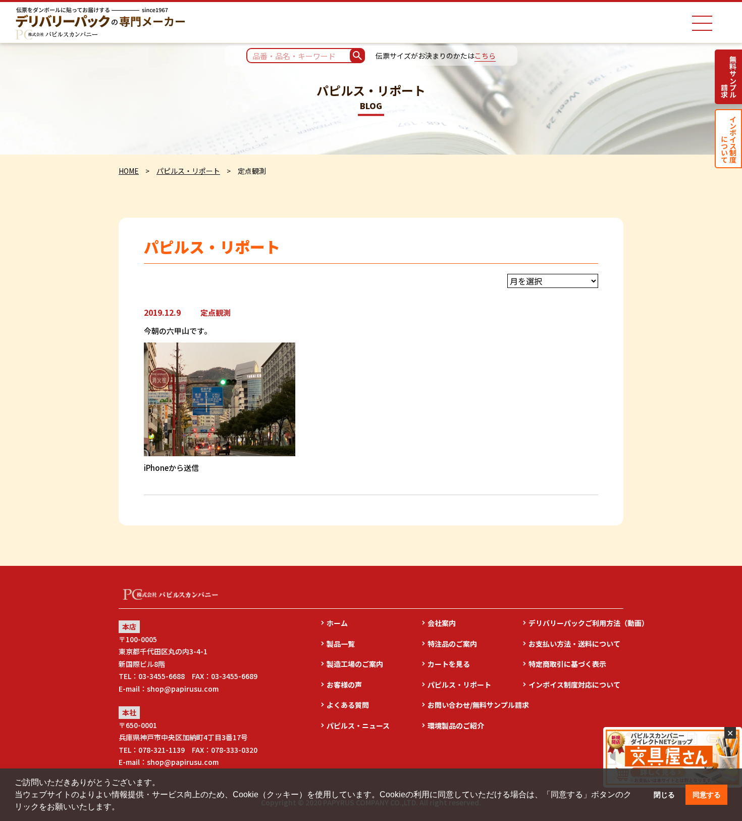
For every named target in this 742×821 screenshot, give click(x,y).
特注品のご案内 (452, 644)
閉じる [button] (664, 795)
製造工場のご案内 (355, 664)
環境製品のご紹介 (456, 725)
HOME (129, 171)
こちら (485, 56)
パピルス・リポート (188, 171)
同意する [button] (707, 795)
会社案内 (442, 623)
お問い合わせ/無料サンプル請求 (475, 705)
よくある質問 (348, 705)
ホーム (337, 623)
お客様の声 (344, 685)
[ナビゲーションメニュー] (702, 23)
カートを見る (449, 664)
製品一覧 (341, 644)
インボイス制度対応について (574, 685)
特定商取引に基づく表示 (567, 664)
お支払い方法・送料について (574, 644)
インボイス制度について (728, 138)
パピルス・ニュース (358, 725)
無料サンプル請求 (728, 77)
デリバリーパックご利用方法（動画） (575, 623)
